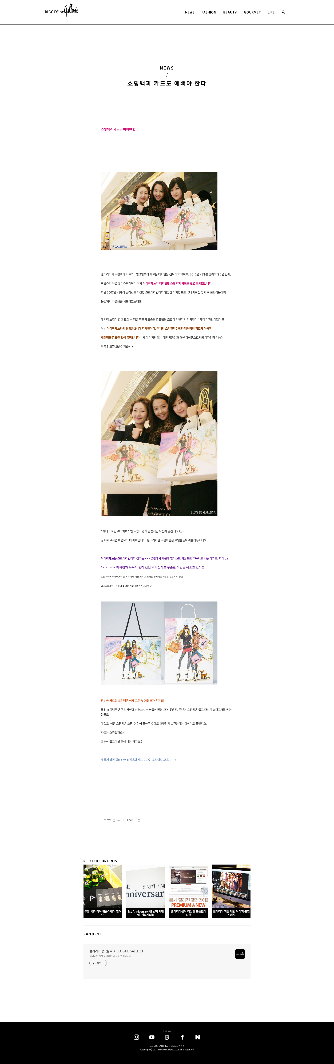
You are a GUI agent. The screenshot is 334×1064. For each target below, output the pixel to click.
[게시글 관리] (118, 820)
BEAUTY (230, 12)
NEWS (190, 12)
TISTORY (167, 1031)
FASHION (209, 12)
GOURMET (252, 12)
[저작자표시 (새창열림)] (138, 820)
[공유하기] (114, 820)
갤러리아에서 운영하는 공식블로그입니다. (110, 956)
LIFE (271, 12)
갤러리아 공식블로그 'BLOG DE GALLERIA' (116, 951)
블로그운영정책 (177, 1046)
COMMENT (93, 934)
